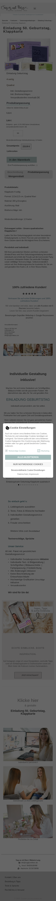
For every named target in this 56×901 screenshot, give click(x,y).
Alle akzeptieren (28, 457)
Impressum (34, 474)
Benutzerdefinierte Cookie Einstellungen (28, 470)
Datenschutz (22, 474)
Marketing (45, 451)
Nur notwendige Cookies (28, 464)
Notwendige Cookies (17, 451)
